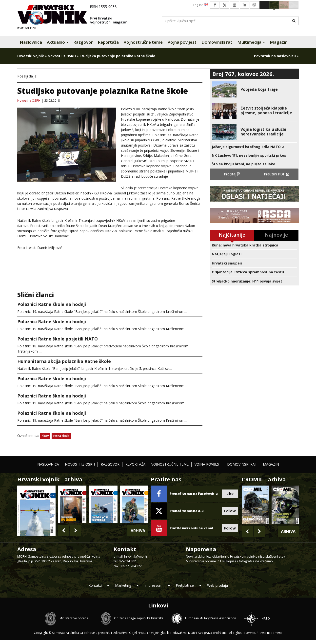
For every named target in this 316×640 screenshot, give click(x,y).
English (198, 5)
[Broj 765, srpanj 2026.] (72, 504)
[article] (254, 89)
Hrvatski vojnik (30, 56)
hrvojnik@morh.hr (137, 556)
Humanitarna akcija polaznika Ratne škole (64, 361)
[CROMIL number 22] (285, 505)
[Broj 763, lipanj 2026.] (134, 504)
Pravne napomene (269, 633)
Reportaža (108, 42)
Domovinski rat (216, 42)
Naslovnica (31, 42)
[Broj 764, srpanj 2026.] (103, 504)
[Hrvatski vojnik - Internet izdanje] (75, 15)
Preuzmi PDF (275, 174)
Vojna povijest (182, 42)
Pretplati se (185, 585)
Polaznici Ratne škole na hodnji (51, 304)
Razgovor (83, 42)
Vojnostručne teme (143, 42)
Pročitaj (230, 174)
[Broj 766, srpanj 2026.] (36, 510)
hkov (45, 436)
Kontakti (95, 585)
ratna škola (61, 436)
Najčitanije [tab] (232, 234)
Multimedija (249, 42)
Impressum (153, 585)
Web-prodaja (217, 585)
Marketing (123, 585)
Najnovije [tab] (276, 234)
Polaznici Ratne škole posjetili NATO (57, 339)
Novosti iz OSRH (62, 56)
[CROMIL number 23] (255, 505)
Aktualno (56, 42)
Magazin (278, 42)
